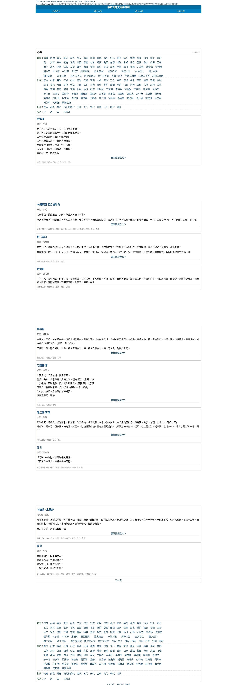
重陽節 (74, 71)
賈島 (119, 80)
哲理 (152, 62)
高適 (152, 85)
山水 (146, 58)
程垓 (92, 89)
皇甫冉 (93, 98)
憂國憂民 (85, 71)
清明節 (158, 67)
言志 (44, 405)
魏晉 (59, 107)
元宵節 (140, 67)
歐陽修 (65, 94)
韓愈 (106, 80)
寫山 (152, 58)
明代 (112, 107)
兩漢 (52, 107)
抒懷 (59, 358)
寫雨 (86, 58)
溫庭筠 (93, 94)
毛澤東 (46, 370)
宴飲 (69, 162)
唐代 (79, 107)
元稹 (86, 80)
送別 (119, 62)
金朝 (99, 107)
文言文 (67, 112)
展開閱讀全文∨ (118, 157)
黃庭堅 (121, 98)
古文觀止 (139, 71)
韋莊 (86, 85)
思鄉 (126, 62)
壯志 (54, 440)
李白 (46, 80)
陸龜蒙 (111, 94)
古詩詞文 (56, 11)
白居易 (100, 89)
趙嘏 (59, 89)
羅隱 (66, 85)
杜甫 (52, 80)
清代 (119, 107)
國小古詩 (152, 71)
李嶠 (52, 89)
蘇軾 (59, 80)
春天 (59, 58)
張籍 (146, 80)
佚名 (47, 515)
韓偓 (139, 85)
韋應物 (74, 94)
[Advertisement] (110, 30)
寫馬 (72, 62)
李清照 (118, 89)
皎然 (159, 80)
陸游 (79, 80)
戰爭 (79, 67)
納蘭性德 (66, 102)
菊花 (126, 58)
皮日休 (56, 98)
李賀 (139, 80)
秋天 (72, 58)
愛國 (106, 62)
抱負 (68, 467)
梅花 (112, 58)
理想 (63, 261)
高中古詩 (61, 76)
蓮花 (49, 358)
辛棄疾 (109, 89)
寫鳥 (66, 62)
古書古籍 (181, 11)
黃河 (52, 62)
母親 (66, 67)
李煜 (92, 80)
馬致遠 (74, 98)
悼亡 (46, 67)
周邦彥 (158, 94)
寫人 (52, 67)
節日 (126, 67)
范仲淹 (139, 94)
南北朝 (67, 107)
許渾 (59, 85)
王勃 (92, 85)
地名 (92, 62)
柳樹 (132, 58)
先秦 (46, 107)
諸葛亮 (130, 94)
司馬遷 (56, 102)
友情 (72, 67)
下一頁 (118, 580)
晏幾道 (47, 98)
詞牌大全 (125, 71)
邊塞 (86, 62)
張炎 (86, 89)
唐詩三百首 (130, 76)
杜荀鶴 (148, 94)
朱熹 (146, 85)
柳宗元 (47, 94)
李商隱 (137, 89)
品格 (68, 287)
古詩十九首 (117, 76)
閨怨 (159, 62)
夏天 (66, 58)
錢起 (132, 85)
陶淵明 (146, 89)
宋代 (92, 107)
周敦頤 (47, 102)
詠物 (52, 58)
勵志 (146, 62)
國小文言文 (76, 76)
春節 (132, 67)
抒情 (99, 62)
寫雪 (92, 58)
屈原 (126, 85)
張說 (79, 89)
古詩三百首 (144, 76)
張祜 (72, 85)
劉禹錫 (128, 89)
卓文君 (158, 98)
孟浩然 (155, 89)
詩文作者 (139, 11)
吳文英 (65, 98)
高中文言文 (103, 76)
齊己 (112, 80)
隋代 (72, 107)
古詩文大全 (111, 684)
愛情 (139, 62)
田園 (79, 62)
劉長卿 (84, 94)
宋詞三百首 (157, 76)
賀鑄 (72, 89)
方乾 (159, 85)
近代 (39, 370)
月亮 (139, 58)
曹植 (152, 80)
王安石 (56, 94)
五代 (86, 107)
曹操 (126, 80)
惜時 (92, 67)
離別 (112, 62)
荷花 (119, 58)
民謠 (119, 67)
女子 (78, 538)
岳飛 (119, 85)
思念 (132, 62)
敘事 (63, 538)
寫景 (46, 58)
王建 (79, 85)
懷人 (92, 229)
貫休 (52, 85)
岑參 (99, 80)
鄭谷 (66, 89)
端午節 (47, 71)
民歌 (68, 538)
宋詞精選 (112, 71)
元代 (106, 107)
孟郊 (46, 85)
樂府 (38, 162)
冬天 (79, 58)
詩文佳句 (98, 11)
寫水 (159, 58)
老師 (59, 67)
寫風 (99, 58)
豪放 (106, 67)
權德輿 (84, 98)
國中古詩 (48, 76)
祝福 (97, 229)
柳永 (132, 80)
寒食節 (149, 67)
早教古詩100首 (77, 467)
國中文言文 (89, 76)
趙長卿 (130, 98)
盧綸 (112, 85)
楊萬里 (121, 94)
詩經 (112, 67)
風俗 (63, 467)
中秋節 (65, 71)
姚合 (99, 85)
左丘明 (102, 98)
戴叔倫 (148, 98)
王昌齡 (102, 94)
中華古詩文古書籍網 (118, 7)
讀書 (86, 67)
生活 (57, 261)
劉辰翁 (111, 98)
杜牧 (72, 80)
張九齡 (139, 98)
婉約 (99, 67)
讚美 (63, 287)
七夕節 (56, 71)
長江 (46, 62)
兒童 (59, 62)
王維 (66, 80)
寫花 (106, 58)
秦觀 (46, 89)
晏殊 (106, 85)
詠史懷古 (98, 71)
